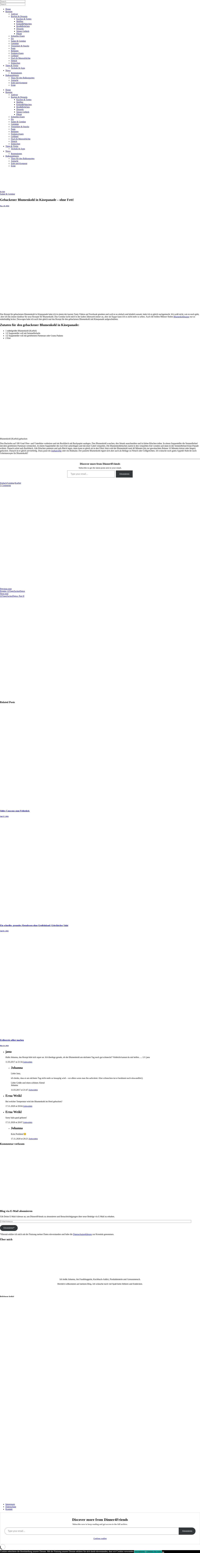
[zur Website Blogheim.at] (8, 1499)
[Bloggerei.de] (5, 1494)
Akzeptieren (139, 1552)
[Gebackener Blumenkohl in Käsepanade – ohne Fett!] (75, 309)
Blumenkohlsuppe (181, 317)
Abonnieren (124, 474)
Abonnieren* (8, 1228)
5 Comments (5, 485)
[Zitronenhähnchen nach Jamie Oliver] (13, 1327)
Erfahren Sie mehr (154, 1552)
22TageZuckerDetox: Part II (12, 596)
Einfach (3, 483)
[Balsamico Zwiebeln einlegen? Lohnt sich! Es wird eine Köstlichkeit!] (13, 1355)
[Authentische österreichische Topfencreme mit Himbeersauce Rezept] (13, 1410)
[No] (163, 1552)
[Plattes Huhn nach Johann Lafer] (13, 1383)
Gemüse (10, 483)
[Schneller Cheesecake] (13, 1438)
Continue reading (100, 1538)
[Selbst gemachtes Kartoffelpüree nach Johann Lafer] (13, 1466)
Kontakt (8, 1509)
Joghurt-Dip (56, 451)
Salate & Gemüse (7, 194)
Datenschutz (10, 1507)
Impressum (10, 1504)
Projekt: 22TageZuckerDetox (12, 591)
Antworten (27, 1062)
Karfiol (18, 483)
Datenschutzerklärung (82, 1234)
